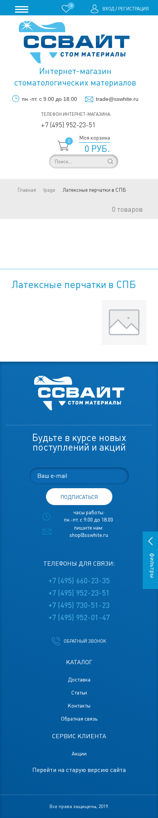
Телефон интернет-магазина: (76, 114)
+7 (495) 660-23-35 (79, 580)
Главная (26, 190)
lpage (49, 190)
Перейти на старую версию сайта (79, 770)
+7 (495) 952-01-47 (79, 617)
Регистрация (133, 9)
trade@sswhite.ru (117, 99)
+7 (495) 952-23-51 (68, 125)
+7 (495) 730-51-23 (79, 605)
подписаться (79, 497)
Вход (108, 9)
